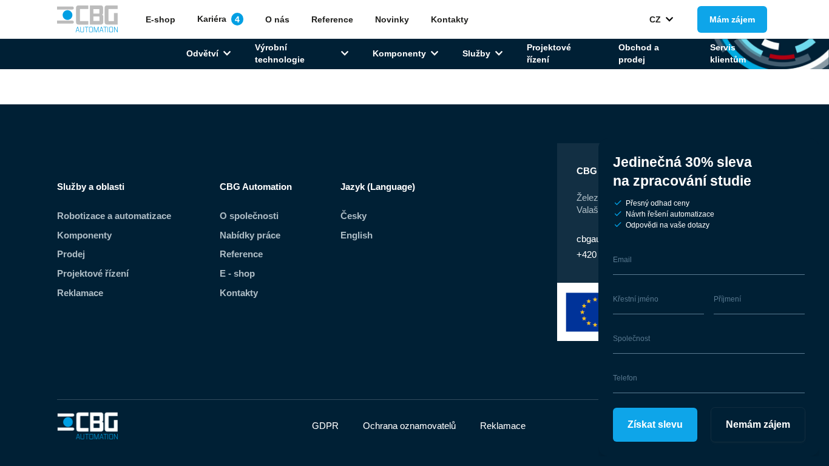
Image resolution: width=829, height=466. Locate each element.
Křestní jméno (635, 299)
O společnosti (249, 216)
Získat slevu (655, 424)
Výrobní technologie (280, 53)
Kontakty (450, 19)
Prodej (71, 254)
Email (622, 259)
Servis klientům (728, 53)
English (356, 235)
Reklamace (80, 293)
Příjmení (727, 299)
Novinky (392, 19)
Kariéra (218, 19)
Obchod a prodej (638, 53)
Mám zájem (732, 19)
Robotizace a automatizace (114, 216)
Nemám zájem (758, 424)
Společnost (631, 338)
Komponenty (399, 53)
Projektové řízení (549, 53)
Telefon (625, 378)
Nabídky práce (250, 235)
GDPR (325, 425)
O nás (277, 19)
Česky (353, 216)
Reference (332, 19)
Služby (476, 53)
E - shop (237, 273)
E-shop (160, 19)
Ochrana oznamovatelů (409, 425)
